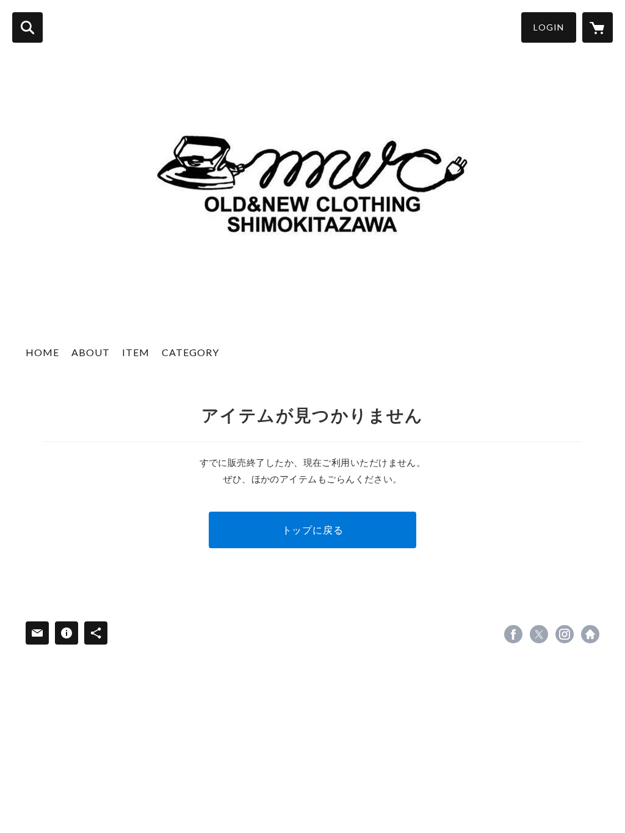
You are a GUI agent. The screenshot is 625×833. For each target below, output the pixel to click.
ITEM (136, 352)
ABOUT (90, 352)
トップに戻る (313, 529)
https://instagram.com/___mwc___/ (564, 634)
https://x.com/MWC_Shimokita (539, 634)
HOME (42, 352)
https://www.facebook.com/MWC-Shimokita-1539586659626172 (513, 634)
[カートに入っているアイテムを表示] (597, 27)
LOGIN (548, 27)
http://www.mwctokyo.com (590, 634)
